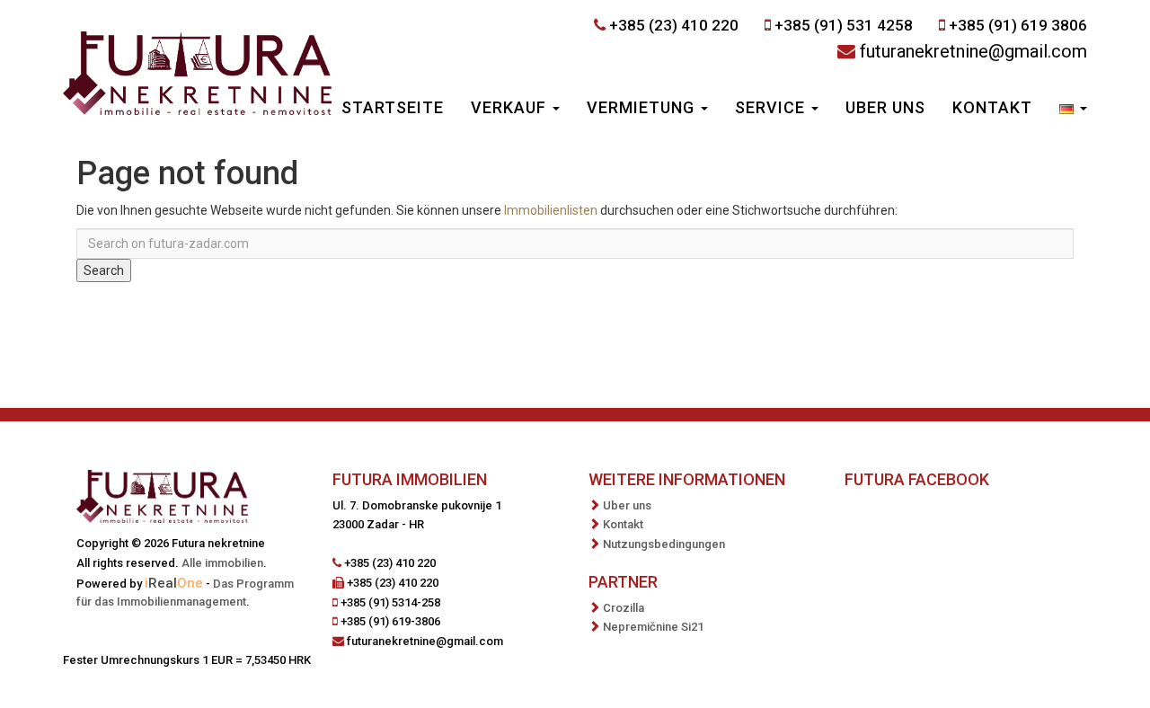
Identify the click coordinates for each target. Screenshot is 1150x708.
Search (104, 270)
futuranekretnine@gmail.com (973, 51)
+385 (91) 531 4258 (843, 25)
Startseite (392, 107)
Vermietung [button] (643, 107)
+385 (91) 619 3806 (1018, 25)
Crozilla (623, 608)
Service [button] (772, 107)
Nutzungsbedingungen (664, 544)
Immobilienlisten (550, 210)
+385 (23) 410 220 (674, 25)
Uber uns (885, 107)
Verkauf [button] (511, 107)
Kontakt (992, 107)
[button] (1073, 109)
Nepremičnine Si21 (653, 626)
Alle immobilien (222, 563)
